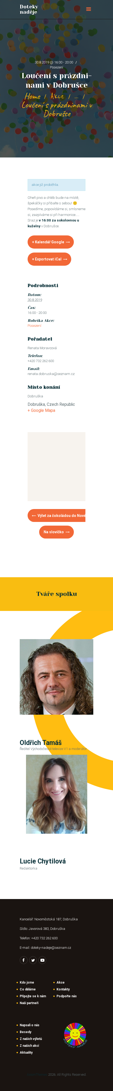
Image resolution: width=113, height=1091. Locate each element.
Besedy (25, 1032)
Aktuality (26, 1052)
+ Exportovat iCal (46, 259)
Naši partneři (29, 1003)
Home (32, 96)
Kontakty (63, 989)
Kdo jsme (27, 982)
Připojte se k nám (33, 996)
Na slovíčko (54, 532)
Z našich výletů (31, 1039)
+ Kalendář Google (48, 242)
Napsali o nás (29, 1025)
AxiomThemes (37, 1075)
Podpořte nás (66, 996)
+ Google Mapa (41, 410)
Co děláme (28, 989)
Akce (57, 96)
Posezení (56, 67)
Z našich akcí (29, 1046)
